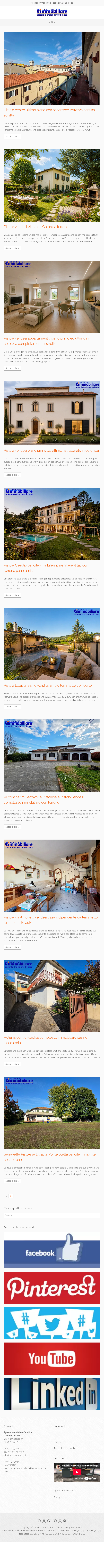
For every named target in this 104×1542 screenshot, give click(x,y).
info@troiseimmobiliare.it (15, 1455)
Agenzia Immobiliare (63, 1490)
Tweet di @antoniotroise (65, 1448)
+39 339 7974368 (16, 1452)
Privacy (57, 1497)
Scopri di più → (12, 136)
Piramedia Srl (77, 1527)
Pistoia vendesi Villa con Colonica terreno (36, 227)
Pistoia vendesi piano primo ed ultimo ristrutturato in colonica (51, 450)
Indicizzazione (44, 1527)
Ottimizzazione (60, 1527)
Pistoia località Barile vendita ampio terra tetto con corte (48, 685)
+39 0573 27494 (14, 1448)
